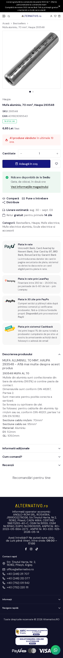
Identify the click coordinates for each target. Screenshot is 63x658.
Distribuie (12, 202)
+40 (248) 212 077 (18, 578)
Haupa (6, 99)
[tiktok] (37, 549)
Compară (12, 198)
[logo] (31, 16)
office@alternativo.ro (20, 569)
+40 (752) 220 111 (17, 587)
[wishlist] (55, 16)
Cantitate (9, 153)
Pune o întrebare (37, 198)
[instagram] (31, 549)
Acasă (5, 23)
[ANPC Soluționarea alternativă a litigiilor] (31, 631)
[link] (54, 37)
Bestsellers (19, 23)
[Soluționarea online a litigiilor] (31, 641)
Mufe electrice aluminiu (17, 226)
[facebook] (26, 549)
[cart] (59, 16)
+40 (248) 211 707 (18, 573)
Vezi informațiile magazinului (29, 187)
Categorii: (8, 223)
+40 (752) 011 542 (18, 582)
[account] (51, 16)
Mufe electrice (50, 223)
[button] (4, 16)
